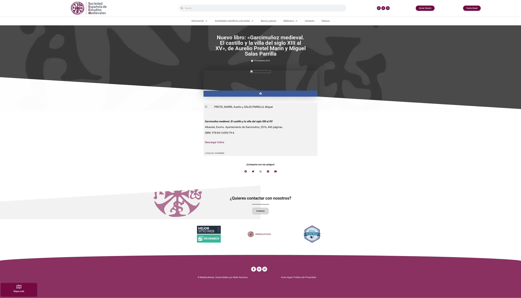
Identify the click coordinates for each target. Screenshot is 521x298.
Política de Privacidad (305, 277)
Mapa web (19, 291)
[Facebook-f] (379, 8)
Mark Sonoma (240, 277)
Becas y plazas (268, 21)
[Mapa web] (19, 286)
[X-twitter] (383, 8)
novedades (219, 153)
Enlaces (326, 21)
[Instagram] (388, 8)
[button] (260, 94)
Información (197, 21)
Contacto (309, 21)
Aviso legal (286, 277)
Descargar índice (214, 142)
